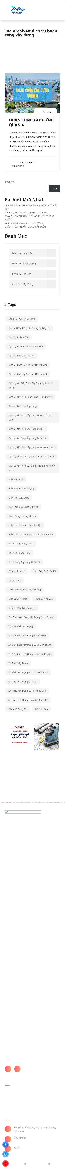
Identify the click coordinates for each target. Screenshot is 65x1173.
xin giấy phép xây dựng (20, 626)
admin (49, 111)
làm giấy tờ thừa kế (44, 571)
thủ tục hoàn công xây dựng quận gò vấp (31, 617)
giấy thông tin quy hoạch (22, 516)
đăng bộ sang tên (17, 709)
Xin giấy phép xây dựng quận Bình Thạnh (29, 644)
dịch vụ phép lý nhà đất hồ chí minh (27, 374)
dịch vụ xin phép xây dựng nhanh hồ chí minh (29, 417)
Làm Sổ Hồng (11, 1102)
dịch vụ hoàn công (18, 337)
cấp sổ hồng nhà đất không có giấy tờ (29, 328)
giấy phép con (15, 479)
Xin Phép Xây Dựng (22, 284)
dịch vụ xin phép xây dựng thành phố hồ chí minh (31, 468)
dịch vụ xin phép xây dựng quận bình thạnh (31, 447)
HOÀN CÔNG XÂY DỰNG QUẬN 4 (31, 122)
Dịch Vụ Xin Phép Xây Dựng (22, 406)
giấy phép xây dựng (18, 497)
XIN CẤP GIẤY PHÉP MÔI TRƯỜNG (24, 223)
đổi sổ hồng (41, 709)
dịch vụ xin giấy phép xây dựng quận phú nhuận (30, 385)
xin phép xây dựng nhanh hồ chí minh (28, 672)
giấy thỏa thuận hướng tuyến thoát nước (30, 534)
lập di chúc (14, 580)
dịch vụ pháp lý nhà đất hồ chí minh (27, 364)
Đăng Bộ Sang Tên (22, 253)
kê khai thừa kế (16, 571)
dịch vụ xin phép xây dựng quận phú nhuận (31, 456)
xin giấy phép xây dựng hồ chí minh (27, 635)
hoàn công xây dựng (19, 552)
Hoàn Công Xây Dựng (24, 263)
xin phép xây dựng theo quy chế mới (28, 699)
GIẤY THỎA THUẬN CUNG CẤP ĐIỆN (25, 226)
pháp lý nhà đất (44, 598)
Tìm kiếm (9, 181)
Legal (54, 1164)
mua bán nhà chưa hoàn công (24, 589)
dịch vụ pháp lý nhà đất (21, 355)
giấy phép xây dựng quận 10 (23, 506)
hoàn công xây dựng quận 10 (24, 562)
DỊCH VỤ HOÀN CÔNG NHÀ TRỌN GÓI (26, 212)
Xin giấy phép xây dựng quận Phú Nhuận (29, 653)
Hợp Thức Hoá (12, 1108)
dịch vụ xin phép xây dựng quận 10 (27, 438)
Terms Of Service (36, 1164)
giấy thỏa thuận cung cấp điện (24, 525)
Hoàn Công (10, 1096)
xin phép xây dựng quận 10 (22, 681)
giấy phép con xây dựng (21, 488)
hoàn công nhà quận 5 (20, 543)
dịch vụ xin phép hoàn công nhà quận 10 (30, 396)
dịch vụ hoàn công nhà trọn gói (25, 346)
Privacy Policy (14, 1164)
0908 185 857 (31, 1067)
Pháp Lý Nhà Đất (21, 273)
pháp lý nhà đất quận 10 (21, 607)
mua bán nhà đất (17, 598)
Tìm (54, 188)
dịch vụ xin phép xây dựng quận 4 (26, 428)
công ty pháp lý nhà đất (21, 318)
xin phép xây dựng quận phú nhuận (27, 690)
